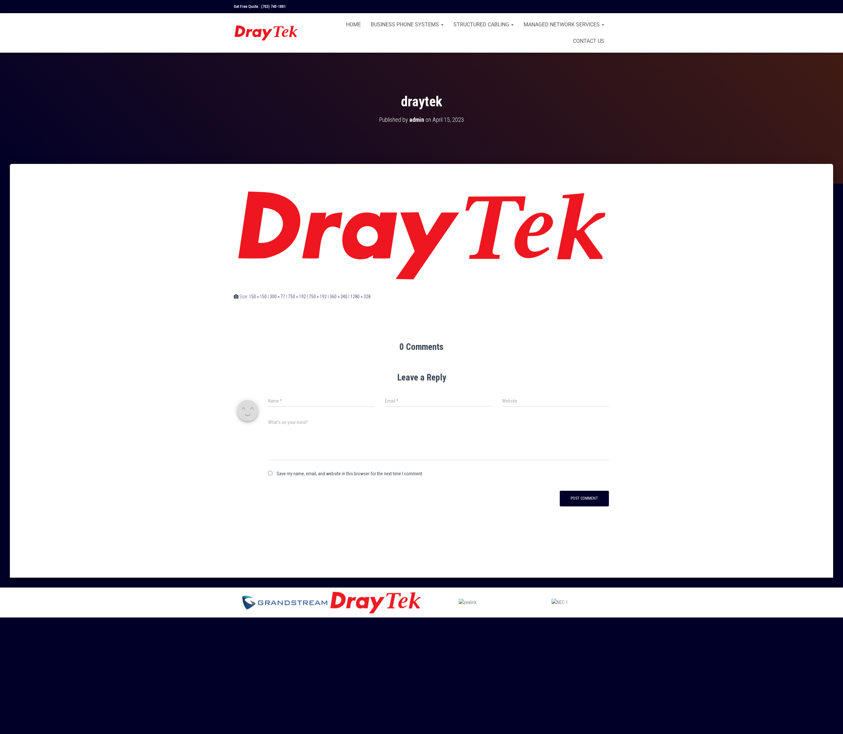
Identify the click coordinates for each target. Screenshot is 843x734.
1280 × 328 (360, 296)
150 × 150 (258, 296)
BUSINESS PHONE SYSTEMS (405, 24)
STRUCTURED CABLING (481, 24)
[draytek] (421, 234)
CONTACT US (588, 41)
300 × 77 (277, 296)
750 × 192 (297, 296)
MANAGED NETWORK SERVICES (562, 24)
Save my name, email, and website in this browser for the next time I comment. (350, 473)
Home (353, 24)
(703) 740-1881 (273, 6)
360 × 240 (338, 296)
